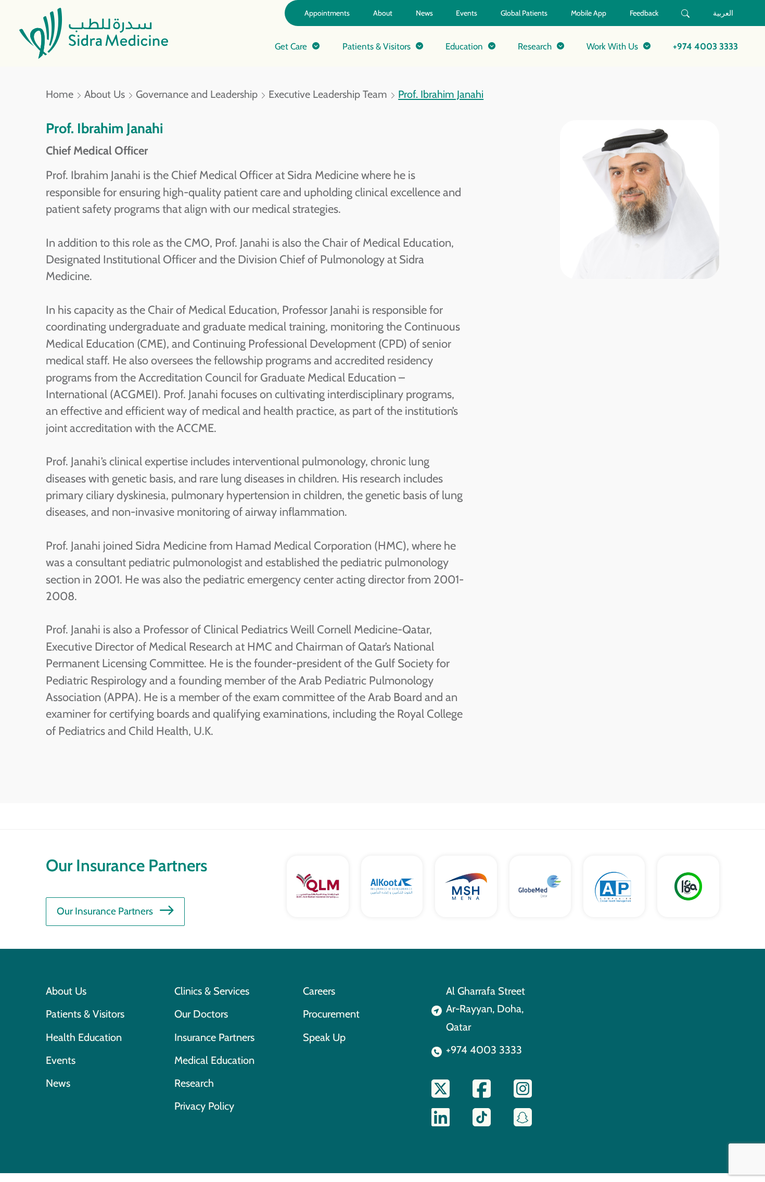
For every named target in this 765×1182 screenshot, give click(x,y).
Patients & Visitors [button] (376, 46)
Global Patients (524, 13)
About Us (104, 94)
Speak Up (324, 1037)
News (424, 13)
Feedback (644, 13)
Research (194, 1083)
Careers (319, 991)
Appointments (327, 13)
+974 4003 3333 (705, 46)
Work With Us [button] (612, 46)
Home (59, 94)
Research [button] (535, 46)
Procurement (331, 1014)
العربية (723, 13)
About (382, 13)
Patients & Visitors (85, 1014)
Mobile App (588, 13)
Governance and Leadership (197, 94)
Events (466, 13)
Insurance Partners (214, 1037)
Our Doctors (201, 1014)
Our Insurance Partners (105, 911)
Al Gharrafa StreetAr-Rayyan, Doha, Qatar (485, 1009)
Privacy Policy (204, 1106)
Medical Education (214, 1060)
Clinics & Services (211, 991)
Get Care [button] (291, 46)
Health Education (84, 1037)
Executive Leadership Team (328, 94)
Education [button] (464, 46)
